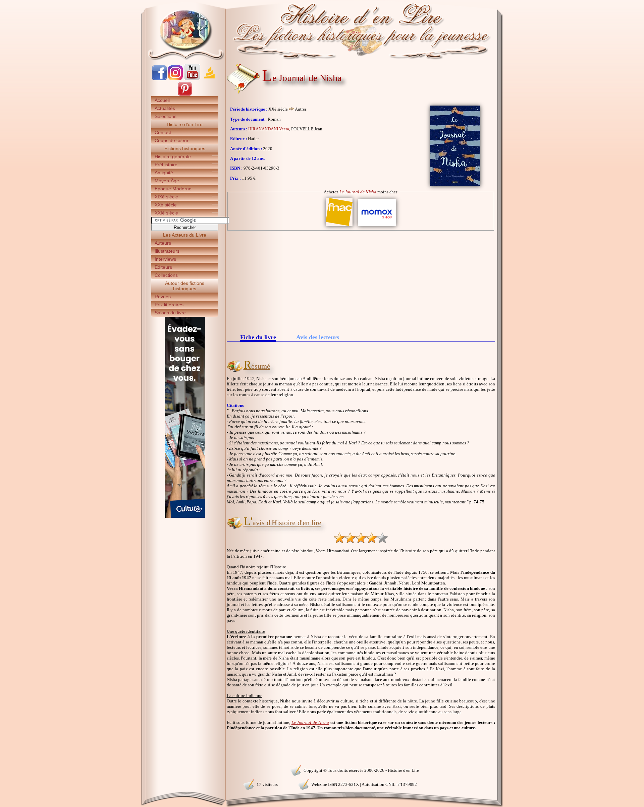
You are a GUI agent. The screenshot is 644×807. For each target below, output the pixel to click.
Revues (163, 296)
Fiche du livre (258, 337)
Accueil (162, 100)
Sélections (165, 116)
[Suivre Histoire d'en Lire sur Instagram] (175, 78)
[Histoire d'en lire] (322, 30)
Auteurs (163, 243)
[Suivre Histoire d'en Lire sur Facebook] (159, 78)
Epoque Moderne (173, 188)
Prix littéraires (169, 304)
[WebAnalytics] (184, 769)
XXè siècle (166, 204)
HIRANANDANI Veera (268, 128)
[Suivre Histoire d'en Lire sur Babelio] (210, 78)
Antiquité (164, 172)
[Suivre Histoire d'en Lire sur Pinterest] (184, 94)
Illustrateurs (167, 251)
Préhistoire (166, 164)
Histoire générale (173, 156)
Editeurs (163, 267)
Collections (166, 275)
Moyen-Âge (167, 180)
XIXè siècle (166, 196)
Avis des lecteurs (317, 337)
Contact (163, 132)
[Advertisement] (361, 281)
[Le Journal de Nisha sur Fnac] (339, 226)
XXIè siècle (166, 212)
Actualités (165, 108)
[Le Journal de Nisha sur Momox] (376, 226)
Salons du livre (170, 312)
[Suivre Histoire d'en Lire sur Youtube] (192, 78)
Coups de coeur (172, 140)
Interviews (165, 259)
